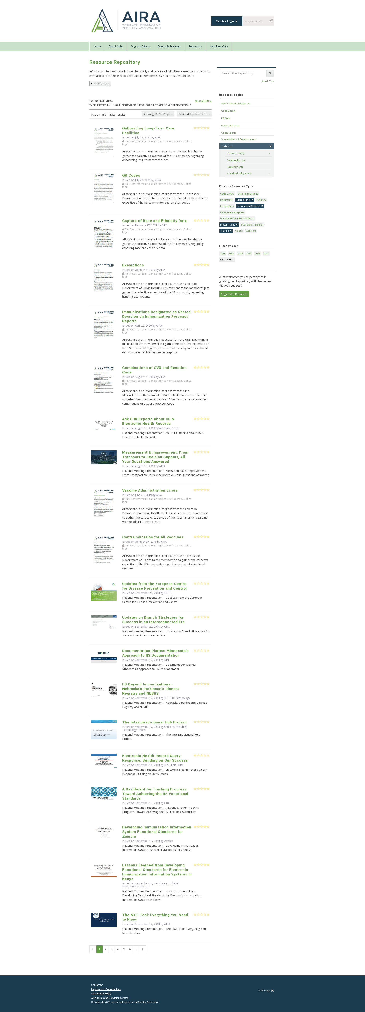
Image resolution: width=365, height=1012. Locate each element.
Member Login (225, 21)
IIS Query (261, 199)
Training (224, 230)
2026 (222, 253)
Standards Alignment (239, 173)
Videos (239, 230)
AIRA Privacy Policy (101, 993)
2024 (240, 253)
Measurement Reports (232, 212)
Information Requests (248, 206)
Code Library (227, 193)
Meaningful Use (236, 160)
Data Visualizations (248, 193)
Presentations (227, 224)
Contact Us (97, 985)
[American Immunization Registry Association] (126, 20)
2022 (257, 253)
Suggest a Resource (234, 294)
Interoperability (236, 153)
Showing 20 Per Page (156, 114)
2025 (231, 253)
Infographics (227, 206)
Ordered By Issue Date (193, 114)
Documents (226, 199)
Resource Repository (114, 62)
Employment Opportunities (106, 989)
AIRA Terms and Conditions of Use (109, 997)
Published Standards (252, 224)
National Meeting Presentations (237, 218)
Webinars (251, 230)
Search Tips (267, 81)
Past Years (226, 259)
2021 (266, 253)
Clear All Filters (203, 101)
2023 (249, 253)
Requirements (235, 166)
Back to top (264, 990)
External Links (243, 199)
